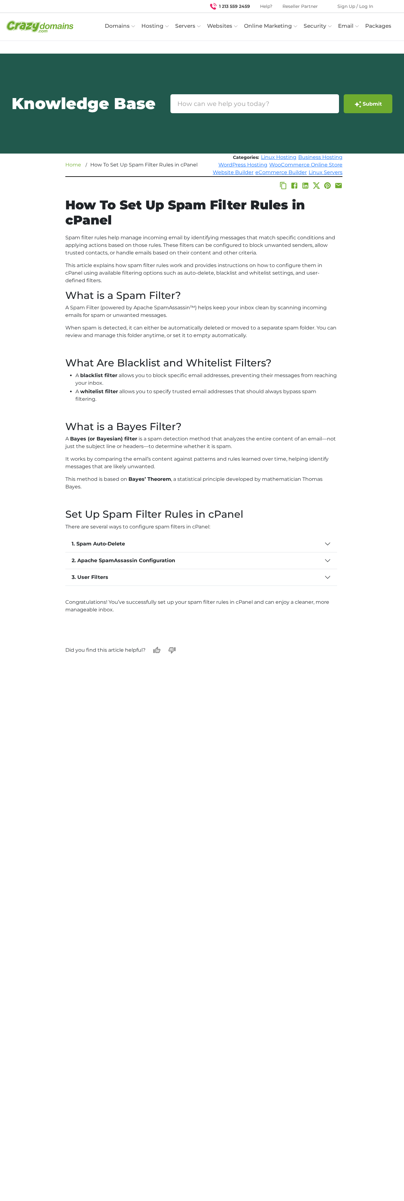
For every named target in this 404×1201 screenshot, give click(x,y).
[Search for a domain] (387, 6)
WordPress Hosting (242, 165)
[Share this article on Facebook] (294, 185)
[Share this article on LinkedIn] (305, 185)
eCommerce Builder (281, 172)
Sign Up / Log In (355, 6)
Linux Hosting (278, 157)
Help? (266, 6)
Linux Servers (325, 172)
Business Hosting (320, 157)
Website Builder (233, 172)
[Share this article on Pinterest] (327, 185)
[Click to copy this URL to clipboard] (283, 185)
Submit (372, 104)
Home (73, 165)
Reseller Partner (300, 6)
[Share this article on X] (316, 185)
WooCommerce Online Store (305, 165)
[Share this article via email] (338, 185)
